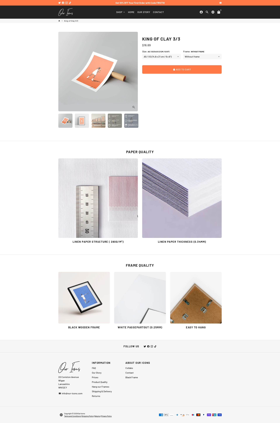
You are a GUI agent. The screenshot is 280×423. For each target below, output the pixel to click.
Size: (155, 51)
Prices (95, 377)
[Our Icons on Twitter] (59, 2)
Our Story (97, 372)
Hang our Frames (100, 386)
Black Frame (131, 377)
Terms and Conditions (72, 416)
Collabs (129, 368)
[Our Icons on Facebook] (63, 2)
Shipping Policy (88, 416)
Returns (96, 396)
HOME (131, 12)
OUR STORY (143, 12)
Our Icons (81, 413)
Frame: (193, 51)
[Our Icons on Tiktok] (70, 2)
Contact (129, 372)
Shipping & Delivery (102, 391)
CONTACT (158, 12)
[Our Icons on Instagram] (66, 2)
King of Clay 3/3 (71, 21)
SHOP (120, 12)
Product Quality (99, 382)
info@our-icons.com (70, 393)
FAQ (94, 368)
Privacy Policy (106, 416)
